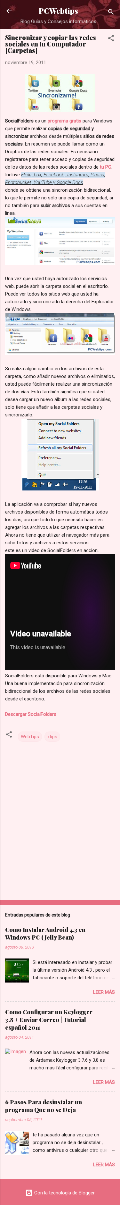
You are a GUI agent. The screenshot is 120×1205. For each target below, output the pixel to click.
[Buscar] (111, 13)
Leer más (104, 992)
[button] (111, 39)
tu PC (105, 167)
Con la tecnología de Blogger (64, 1193)
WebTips (30, 737)
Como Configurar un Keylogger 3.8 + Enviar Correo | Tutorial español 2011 (48, 1019)
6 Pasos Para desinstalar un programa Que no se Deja (43, 1106)
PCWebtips (58, 11)
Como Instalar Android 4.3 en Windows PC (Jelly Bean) (45, 933)
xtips (52, 737)
